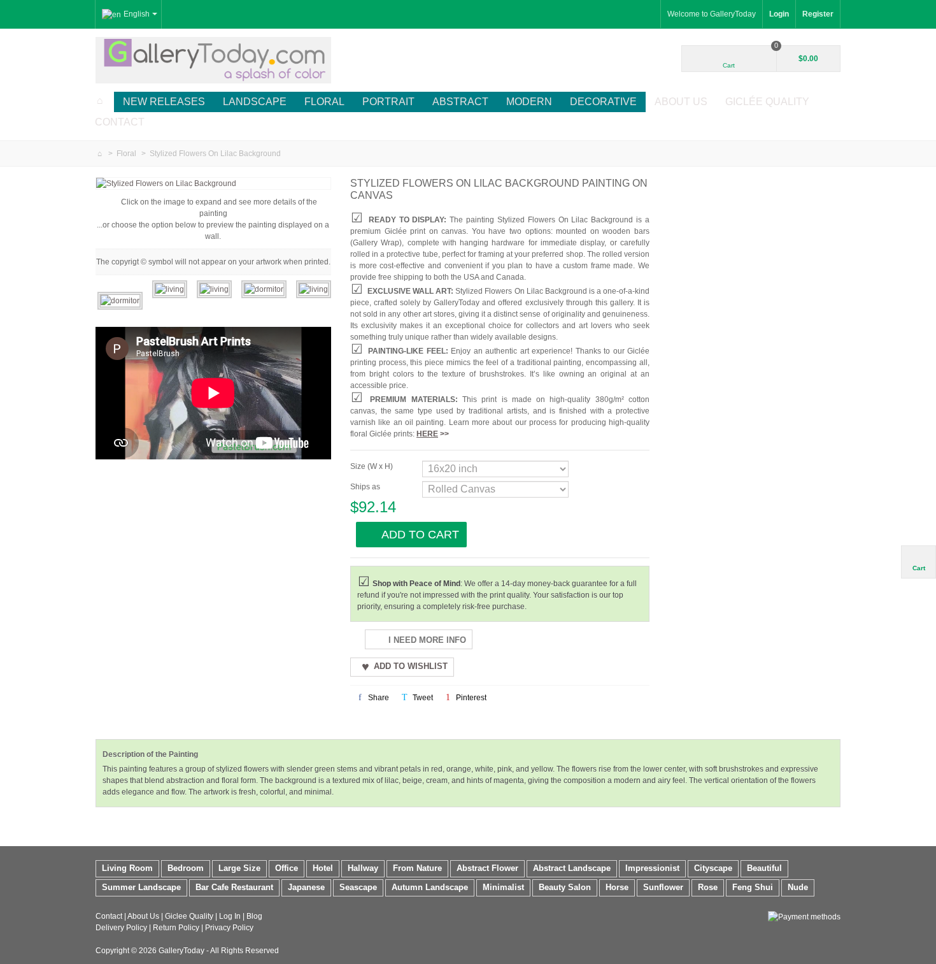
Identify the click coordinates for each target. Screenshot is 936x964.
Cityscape (713, 868)
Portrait (388, 101)
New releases (164, 101)
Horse (617, 887)
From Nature (417, 868)
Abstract (460, 101)
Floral (324, 101)
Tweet (422, 697)
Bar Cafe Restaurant (234, 887)
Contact (120, 122)
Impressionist (652, 868)
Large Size (239, 868)
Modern (529, 101)
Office (286, 868)
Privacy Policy (229, 927)
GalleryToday (181, 950)
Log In (230, 916)
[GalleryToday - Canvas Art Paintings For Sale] (213, 59)
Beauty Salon (565, 887)
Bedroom (185, 868)
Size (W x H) (372, 466)
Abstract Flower (487, 868)
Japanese (306, 887)
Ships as (366, 486)
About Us (681, 101)
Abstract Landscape (572, 868)
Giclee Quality (189, 916)
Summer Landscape (141, 887)
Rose (708, 887)
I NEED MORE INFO (427, 640)
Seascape (358, 887)
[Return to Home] (100, 153)
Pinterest (470, 697)
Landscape (255, 101)
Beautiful (764, 868)
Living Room (127, 868)
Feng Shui (752, 887)
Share (377, 697)
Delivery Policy (121, 927)
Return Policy (176, 927)
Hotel (323, 868)
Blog (254, 916)
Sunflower (663, 887)
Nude (798, 887)
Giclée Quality (767, 101)
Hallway (363, 868)
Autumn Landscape (430, 887)
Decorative (603, 101)
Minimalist (503, 887)
